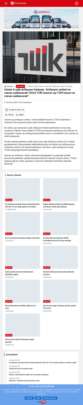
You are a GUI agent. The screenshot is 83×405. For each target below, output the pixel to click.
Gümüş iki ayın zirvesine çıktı (21, 369)
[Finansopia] (18, 3)
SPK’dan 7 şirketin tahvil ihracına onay (24, 381)
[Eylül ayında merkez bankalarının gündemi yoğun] (22, 262)
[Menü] (6, 3)
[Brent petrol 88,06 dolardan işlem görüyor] (22, 329)
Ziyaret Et (29, 398)
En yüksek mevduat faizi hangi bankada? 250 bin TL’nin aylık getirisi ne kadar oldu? (43, 362)
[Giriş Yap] (76, 3)
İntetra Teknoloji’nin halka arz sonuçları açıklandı (28, 375)
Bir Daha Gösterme (50, 398)
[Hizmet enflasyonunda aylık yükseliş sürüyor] (60, 262)
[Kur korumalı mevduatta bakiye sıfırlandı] (22, 228)
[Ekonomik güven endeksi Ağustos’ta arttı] (22, 296)
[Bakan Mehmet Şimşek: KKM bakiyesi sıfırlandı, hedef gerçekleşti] (60, 194)
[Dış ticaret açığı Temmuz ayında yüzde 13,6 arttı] (60, 296)
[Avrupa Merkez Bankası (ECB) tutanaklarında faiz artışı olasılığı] (60, 228)
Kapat (38, 398)
